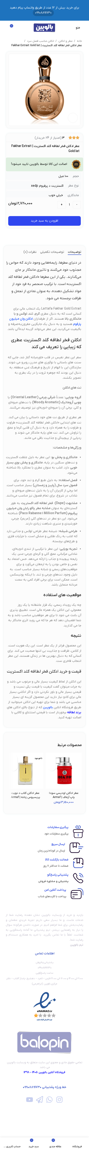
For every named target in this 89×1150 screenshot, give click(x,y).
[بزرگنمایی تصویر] (72, 117)
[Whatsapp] (49, 1099)
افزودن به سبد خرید (44, 221)
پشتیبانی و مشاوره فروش (53, 881)
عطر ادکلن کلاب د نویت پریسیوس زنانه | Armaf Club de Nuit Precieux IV (25, 797)
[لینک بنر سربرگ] (44, 10)
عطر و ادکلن (65, 41)
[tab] (74, 252)
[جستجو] (4, 27)
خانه (79, 41)
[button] (52, 767)
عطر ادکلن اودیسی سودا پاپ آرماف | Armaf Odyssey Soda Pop (64, 797)
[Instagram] (59, 1099)
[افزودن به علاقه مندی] (52, 759)
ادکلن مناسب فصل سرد (40, 41)
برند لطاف (75, 712)
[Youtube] (29, 1099)
